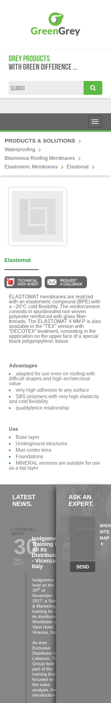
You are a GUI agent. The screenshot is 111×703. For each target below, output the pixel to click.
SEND (82, 566)
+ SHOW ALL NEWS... (23, 531)
